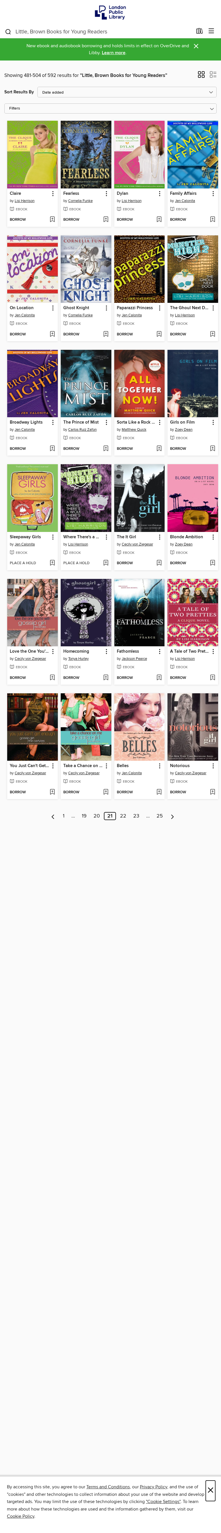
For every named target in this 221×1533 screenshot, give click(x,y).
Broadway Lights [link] (26, 422)
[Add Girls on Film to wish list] (212, 449)
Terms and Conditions (108, 1487)
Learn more (113, 53)
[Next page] (172, 816)
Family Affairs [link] (183, 193)
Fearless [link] (71, 193)
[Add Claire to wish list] (52, 220)
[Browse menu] (211, 31)
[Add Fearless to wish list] (105, 220)
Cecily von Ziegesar (137, 544)
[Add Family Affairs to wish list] (212, 220)
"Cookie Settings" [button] (163, 1501)
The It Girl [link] (126, 537)
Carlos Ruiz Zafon (82, 429)
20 (97, 816)
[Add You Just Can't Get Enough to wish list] (52, 792)
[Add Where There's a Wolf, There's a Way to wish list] (105, 563)
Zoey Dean (184, 429)
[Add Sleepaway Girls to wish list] (52, 563)
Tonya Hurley (78, 658)
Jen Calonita (185, 201)
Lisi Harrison (25, 201)
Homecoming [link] (76, 651)
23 (136, 816)
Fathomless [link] (128, 651)
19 (84, 816)
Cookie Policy (20, 1516)
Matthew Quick (134, 429)
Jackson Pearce (134, 658)
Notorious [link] (180, 766)
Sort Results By (19, 92)
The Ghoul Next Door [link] (190, 308)
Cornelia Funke (80, 201)
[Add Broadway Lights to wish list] (52, 449)
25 (160, 816)
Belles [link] (123, 766)
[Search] (8, 31)
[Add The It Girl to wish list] (159, 563)
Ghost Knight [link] (76, 308)
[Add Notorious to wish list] (212, 792)
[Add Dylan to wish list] (159, 220)
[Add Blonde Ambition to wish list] (212, 563)
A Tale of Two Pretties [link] (190, 651)
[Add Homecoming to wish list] (105, 678)
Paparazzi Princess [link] (135, 308)
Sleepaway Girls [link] (25, 537)
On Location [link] (22, 308)
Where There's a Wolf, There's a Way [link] (83, 537)
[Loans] (199, 32)
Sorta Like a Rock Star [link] (137, 422)
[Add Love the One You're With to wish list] (52, 678)
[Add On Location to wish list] (52, 334)
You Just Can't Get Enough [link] (30, 766)
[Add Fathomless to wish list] (159, 678)
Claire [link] (15, 193)
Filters (14, 108)
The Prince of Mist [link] (81, 422)
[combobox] (98, 32)
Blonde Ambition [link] (186, 537)
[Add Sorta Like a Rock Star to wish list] (159, 449)
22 (123, 816)
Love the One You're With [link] (30, 651)
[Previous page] (53, 816)
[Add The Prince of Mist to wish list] (105, 449)
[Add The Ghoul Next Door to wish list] (212, 334)
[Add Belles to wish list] (159, 792)
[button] (201, 76)
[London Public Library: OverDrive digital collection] (110, 12)
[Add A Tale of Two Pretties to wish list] (212, 678)
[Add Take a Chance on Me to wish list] (105, 792)
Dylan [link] (122, 193)
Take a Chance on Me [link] (83, 766)
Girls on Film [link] (182, 422)
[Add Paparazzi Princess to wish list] (159, 334)
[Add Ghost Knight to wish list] (105, 334)
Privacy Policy (153, 1487)
